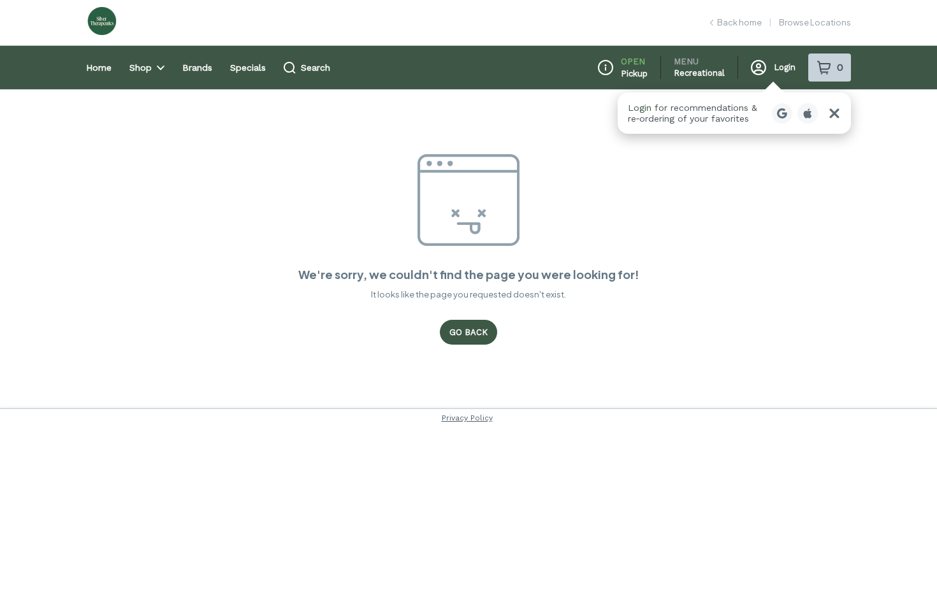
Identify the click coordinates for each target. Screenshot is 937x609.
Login (784, 67)
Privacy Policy (467, 417)
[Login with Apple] (807, 113)
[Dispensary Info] (605, 67)
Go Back (468, 332)
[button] (734, 113)
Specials (248, 67)
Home (99, 67)
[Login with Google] (782, 113)
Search (315, 67)
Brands (197, 67)
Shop (140, 67)
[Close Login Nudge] (834, 113)
